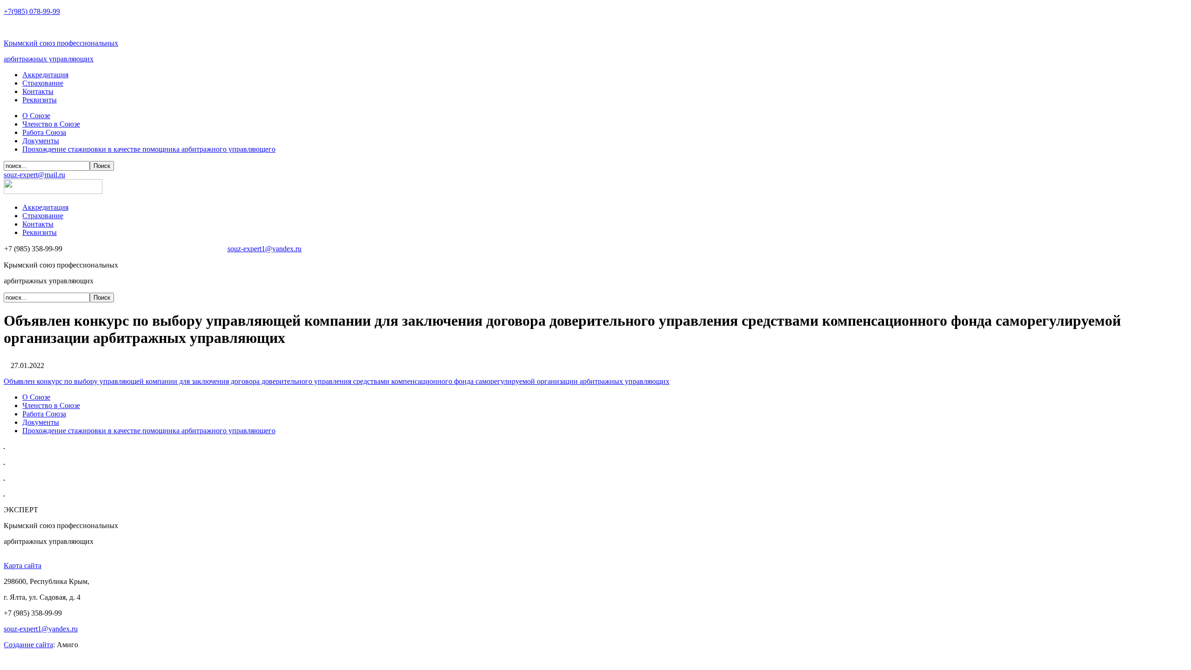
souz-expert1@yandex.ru (264, 249)
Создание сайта (28, 645)
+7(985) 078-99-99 (32, 11)
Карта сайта (22, 566)
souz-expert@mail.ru (34, 175)
